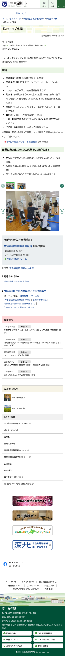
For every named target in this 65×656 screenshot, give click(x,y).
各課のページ (15, 18)
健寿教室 (24, 296)
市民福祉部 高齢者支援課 (33, 18)
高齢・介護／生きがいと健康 (16, 281)
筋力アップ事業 (11, 296)
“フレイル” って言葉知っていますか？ (20, 307)
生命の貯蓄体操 (40, 299)
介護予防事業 (51, 18)
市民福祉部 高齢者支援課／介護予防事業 (25, 291)
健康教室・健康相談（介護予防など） (19, 303)
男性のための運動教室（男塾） (17, 299)
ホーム (5, 18)
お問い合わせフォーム (16, 258)
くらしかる (34, 296)
